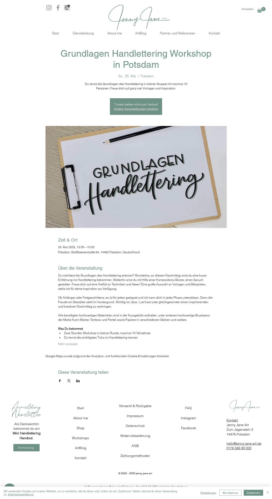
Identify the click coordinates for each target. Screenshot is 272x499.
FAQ (188, 408)
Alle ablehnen (230, 493)
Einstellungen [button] (208, 493)
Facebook (188, 428)
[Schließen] (267, 492)
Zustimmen (253, 493)
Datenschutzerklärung (21, 494)
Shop (81, 428)
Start (80, 408)
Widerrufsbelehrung (135, 436)
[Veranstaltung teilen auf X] (69, 380)
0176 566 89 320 (238, 448)
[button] (261, 10)
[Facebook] (58, 7)
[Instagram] (49, 7)
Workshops (80, 438)
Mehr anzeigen (68, 344)
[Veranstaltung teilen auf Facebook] (60, 380)
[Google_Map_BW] (67, 7)
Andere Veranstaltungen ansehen (136, 109)
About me (80, 418)
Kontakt (232, 420)
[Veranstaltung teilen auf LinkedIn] (78, 380)
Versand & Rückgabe (135, 406)
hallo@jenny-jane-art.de (243, 443)
